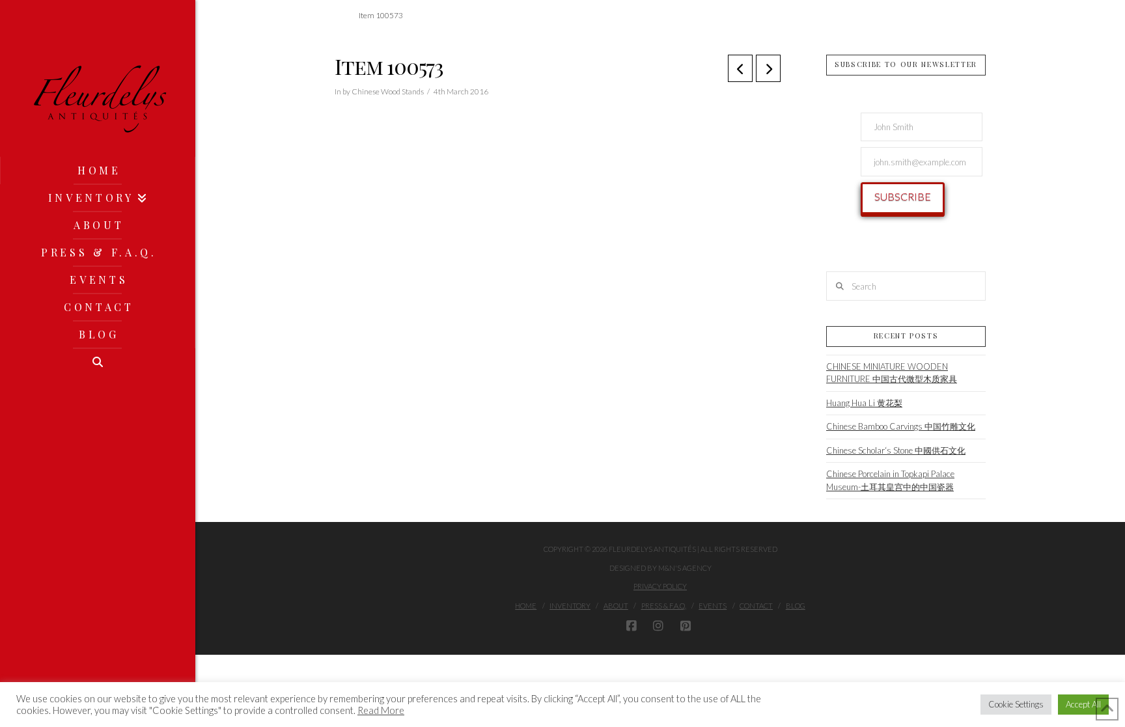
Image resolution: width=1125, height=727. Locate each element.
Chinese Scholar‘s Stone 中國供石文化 (895, 450)
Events (713, 605)
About (616, 605)
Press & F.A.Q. (663, 605)
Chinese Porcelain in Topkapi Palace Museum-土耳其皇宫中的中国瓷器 (890, 480)
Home (525, 605)
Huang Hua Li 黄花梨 (864, 403)
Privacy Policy (660, 586)
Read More (380, 710)
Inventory (569, 605)
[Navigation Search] (97, 362)
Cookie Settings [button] (1016, 704)
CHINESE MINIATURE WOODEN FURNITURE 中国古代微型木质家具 (891, 373)
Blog (795, 605)
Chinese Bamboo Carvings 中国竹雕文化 (900, 426)
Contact (756, 605)
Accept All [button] (1083, 704)
